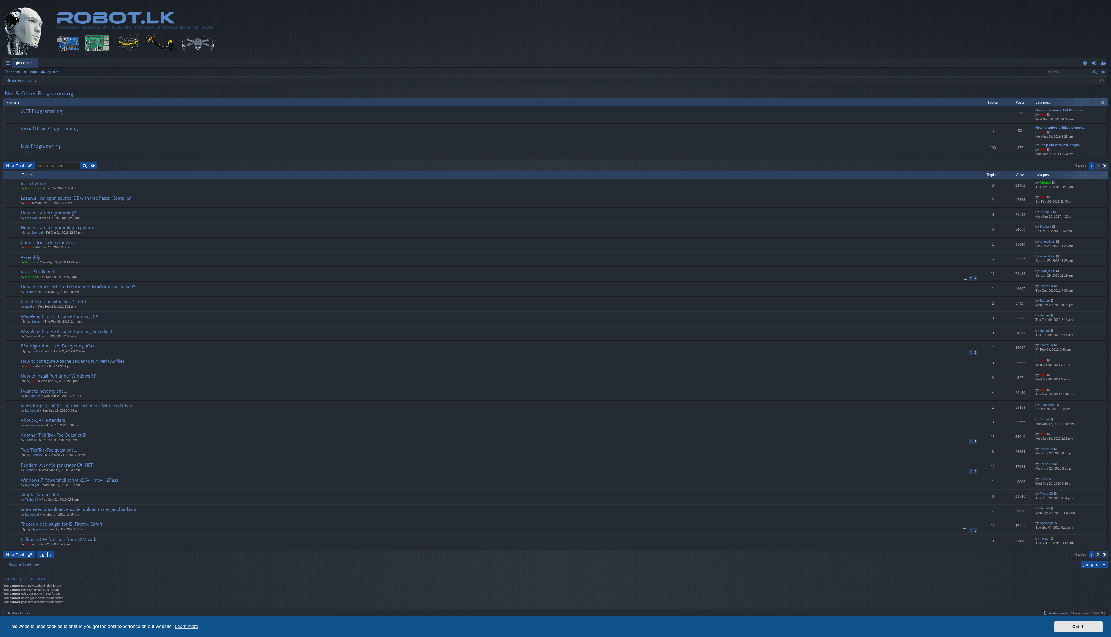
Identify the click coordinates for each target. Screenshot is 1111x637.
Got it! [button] (1078, 626)
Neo (1043, 114)
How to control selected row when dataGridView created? (78, 287)
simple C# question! (40, 494)
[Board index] (126, 31)
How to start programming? (48, 213)
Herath (1044, 538)
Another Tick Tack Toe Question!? (53, 435)
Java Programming (41, 146)
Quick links (9, 64)
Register (52, 71)
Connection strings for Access (50, 242)
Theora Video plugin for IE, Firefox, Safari (61, 524)
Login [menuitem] (1095, 64)
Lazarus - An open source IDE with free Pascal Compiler (76, 198)
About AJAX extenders (43, 420)
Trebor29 (31, 292)
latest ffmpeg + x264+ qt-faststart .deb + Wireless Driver (77, 405)
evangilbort (1047, 241)
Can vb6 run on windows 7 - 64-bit (55, 301)
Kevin (1044, 479)
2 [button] (1098, 166)
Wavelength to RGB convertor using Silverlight (67, 331)
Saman (1045, 300)
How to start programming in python (57, 227)
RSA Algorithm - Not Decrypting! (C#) (57, 346)
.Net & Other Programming (38, 93)
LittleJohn (31, 218)
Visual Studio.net (37, 272)
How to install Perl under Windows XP (58, 376)
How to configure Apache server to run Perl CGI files (72, 361)
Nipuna (30, 188)
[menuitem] (1085, 63)
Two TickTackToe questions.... (49, 450)
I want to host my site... (44, 391)
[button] (1105, 166)
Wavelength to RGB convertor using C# (59, 316)
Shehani (37, 232)
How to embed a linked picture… (1060, 127)
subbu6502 (1047, 404)
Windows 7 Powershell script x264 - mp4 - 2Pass (69, 480)
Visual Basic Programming (49, 128)
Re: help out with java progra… (1059, 145)
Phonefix (1046, 211)
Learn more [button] (186, 626)
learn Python (33, 183)
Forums (27, 62)
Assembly (30, 257)
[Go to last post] (1053, 183)
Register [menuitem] (1104, 64)
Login (32, 71)
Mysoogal (32, 410)
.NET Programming (41, 111)
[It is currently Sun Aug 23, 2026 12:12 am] (1102, 81)
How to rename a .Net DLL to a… (1060, 110)
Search (14, 71)
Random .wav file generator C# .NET (57, 465)
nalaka (29, 306)
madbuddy (32, 395)
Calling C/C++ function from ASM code (59, 539)
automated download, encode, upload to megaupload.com (79, 509)
